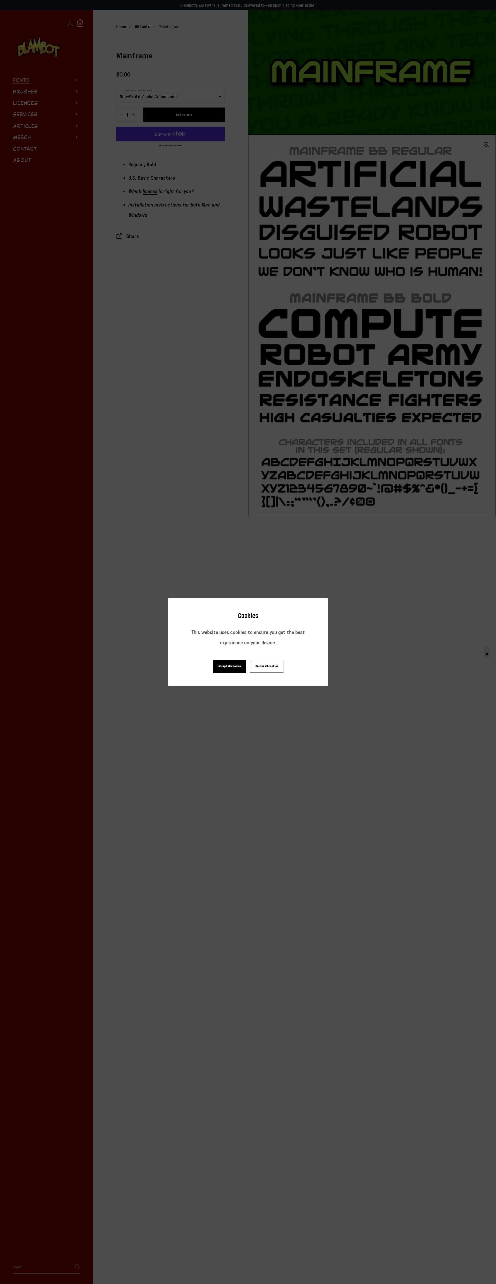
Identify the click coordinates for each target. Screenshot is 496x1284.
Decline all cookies (266, 666)
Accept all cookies (229, 666)
